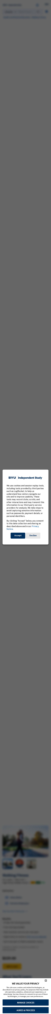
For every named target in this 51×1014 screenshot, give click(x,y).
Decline (33, 535)
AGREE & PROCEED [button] (26, 1010)
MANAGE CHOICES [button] (25, 1002)
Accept (18, 535)
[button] (46, 980)
